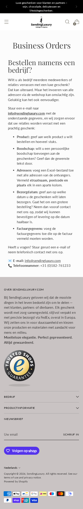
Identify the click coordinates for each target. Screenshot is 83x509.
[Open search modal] (67, 21)
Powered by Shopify (16, 481)
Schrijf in (71, 434)
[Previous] (7, 6)
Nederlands (10, 467)
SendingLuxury (35, 473)
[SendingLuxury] (41, 21)
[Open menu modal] (6, 21)
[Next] (76, 6)
